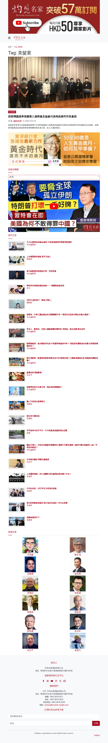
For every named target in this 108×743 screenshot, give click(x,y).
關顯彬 (29, 302)
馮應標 (29, 418)
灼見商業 (12, 112)
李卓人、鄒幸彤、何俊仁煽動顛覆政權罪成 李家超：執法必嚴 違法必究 (56, 329)
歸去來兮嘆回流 (33, 416)
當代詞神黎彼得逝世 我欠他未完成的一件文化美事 (47, 503)
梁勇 (28, 433)
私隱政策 (97, 735)
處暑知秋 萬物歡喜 (34, 372)
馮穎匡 (29, 491)
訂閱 (96, 723)
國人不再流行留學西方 (36, 401)
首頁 (9, 47)
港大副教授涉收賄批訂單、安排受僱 (41, 271)
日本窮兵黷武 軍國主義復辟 (38, 459)
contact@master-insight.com (56, 705)
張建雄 (29, 404)
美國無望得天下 (33, 517)
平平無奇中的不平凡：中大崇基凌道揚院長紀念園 (47, 430)
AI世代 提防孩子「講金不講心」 (40, 300)
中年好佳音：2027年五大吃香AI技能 (42, 488)
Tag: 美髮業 (18, 47)
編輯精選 (17, 121)
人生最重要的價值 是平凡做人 (39, 257)
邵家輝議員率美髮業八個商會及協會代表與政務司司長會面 (42, 116)
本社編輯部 (31, 245)
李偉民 (29, 476)
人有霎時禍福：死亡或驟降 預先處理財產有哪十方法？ (49, 474)
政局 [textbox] (11, 177)
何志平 (29, 375)
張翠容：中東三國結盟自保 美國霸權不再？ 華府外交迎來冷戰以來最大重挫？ (58, 314)
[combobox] (54, 177)
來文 (28, 288)
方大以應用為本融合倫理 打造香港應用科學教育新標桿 (49, 242)
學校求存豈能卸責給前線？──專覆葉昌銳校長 (45, 286)
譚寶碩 (29, 259)
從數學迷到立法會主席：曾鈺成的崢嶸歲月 (44, 387)
